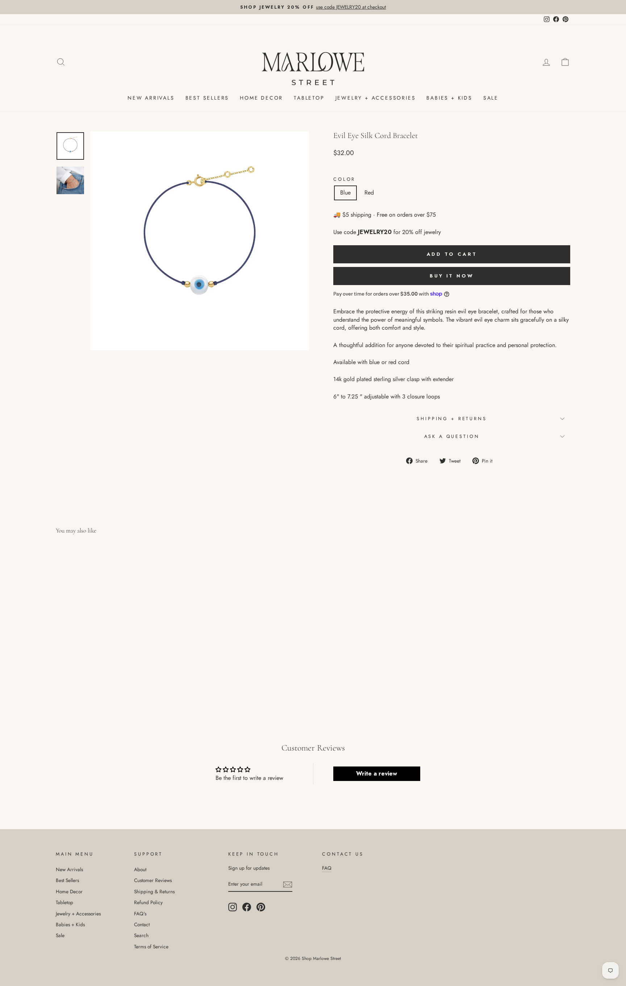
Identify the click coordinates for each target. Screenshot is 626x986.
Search (141, 935)
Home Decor (261, 97)
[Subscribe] (287, 884)
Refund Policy (148, 902)
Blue (345, 192)
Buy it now (452, 275)
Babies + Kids (449, 97)
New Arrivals (151, 97)
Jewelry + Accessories (375, 97)
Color (344, 179)
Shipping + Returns (452, 418)
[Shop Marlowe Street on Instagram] (232, 907)
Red (369, 192)
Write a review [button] (376, 773)
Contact (142, 924)
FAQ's (140, 913)
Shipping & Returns (154, 891)
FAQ (326, 868)
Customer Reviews (153, 880)
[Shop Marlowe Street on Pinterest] (260, 907)
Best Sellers (207, 97)
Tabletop (309, 97)
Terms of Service (151, 946)
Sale (490, 97)
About (140, 869)
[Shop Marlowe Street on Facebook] (246, 907)
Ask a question (452, 436)
